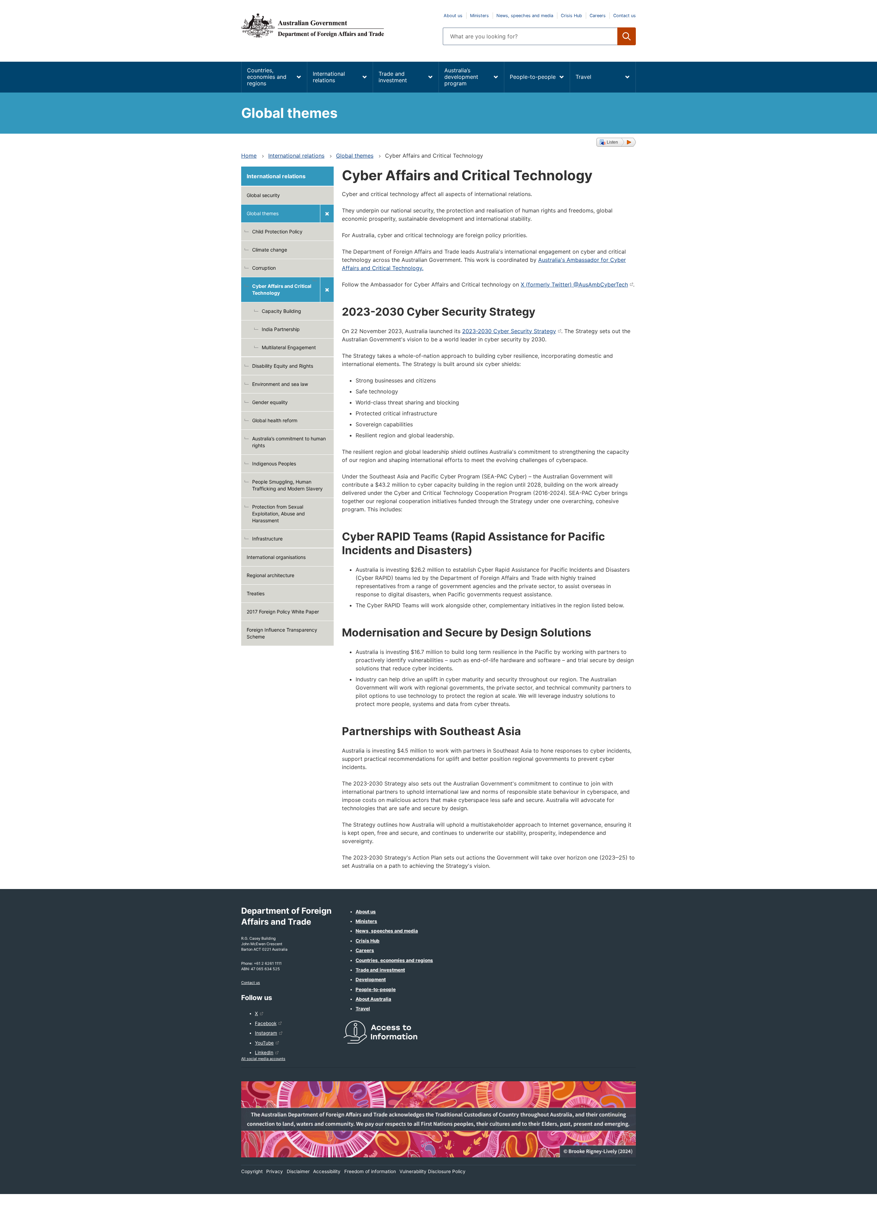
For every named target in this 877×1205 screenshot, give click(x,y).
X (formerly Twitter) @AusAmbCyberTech (574, 284)
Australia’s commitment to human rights (289, 442)
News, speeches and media (524, 15)
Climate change (269, 250)
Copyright (252, 1171)
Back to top (854, 1195)
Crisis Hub (571, 15)
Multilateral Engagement (289, 347)
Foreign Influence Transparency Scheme (282, 633)
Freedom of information (370, 1171)
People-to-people (533, 76)
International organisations (276, 557)
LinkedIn (264, 1052)
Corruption (264, 268)
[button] (616, 142)
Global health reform (274, 420)
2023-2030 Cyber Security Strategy (509, 331)
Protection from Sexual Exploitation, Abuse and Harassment (278, 513)
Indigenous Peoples (274, 463)
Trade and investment (393, 77)
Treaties (255, 593)
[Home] (337, 25)
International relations (329, 77)
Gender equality (270, 402)
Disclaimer (298, 1171)
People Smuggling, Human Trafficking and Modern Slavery (287, 485)
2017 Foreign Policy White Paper (283, 611)
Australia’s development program (461, 77)
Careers (598, 15)
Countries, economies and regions (266, 77)
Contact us (624, 15)
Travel (583, 76)
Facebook (265, 1023)
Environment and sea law (280, 384)
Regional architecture (270, 575)
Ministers (479, 15)
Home (249, 155)
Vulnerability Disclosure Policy (432, 1171)
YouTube (264, 1043)
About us (453, 15)
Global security (263, 195)
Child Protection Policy (277, 231)
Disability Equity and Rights (282, 366)
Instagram (266, 1033)
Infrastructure (267, 538)
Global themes (354, 155)
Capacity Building (281, 311)
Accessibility (327, 1171)
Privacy (274, 1171)
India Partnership (281, 329)
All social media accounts (263, 1058)
